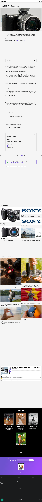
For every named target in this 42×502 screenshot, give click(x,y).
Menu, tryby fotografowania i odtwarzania (14, 141)
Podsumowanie (10, 147)
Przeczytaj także (4, 205)
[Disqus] (21, 193)
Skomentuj (15, 40)
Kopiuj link (21, 40)
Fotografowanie (10, 142)
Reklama (1, 480)
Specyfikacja (10, 138)
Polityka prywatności (17, 481)
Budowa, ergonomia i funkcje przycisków (14, 139)
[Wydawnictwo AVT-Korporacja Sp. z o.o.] (12, 490)
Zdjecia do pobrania (11, 149)
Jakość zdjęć (10, 144)
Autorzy (1, 482)
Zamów (21, 452)
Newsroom (1, 481)
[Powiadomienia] (2, 500)
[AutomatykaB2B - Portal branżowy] (21, 499)
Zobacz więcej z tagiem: (6, 256)
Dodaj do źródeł (8, 40)
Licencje (16, 480)
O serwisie (1, 483)
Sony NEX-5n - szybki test (12, 136)
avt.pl (28, 490)
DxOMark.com (14, 63)
